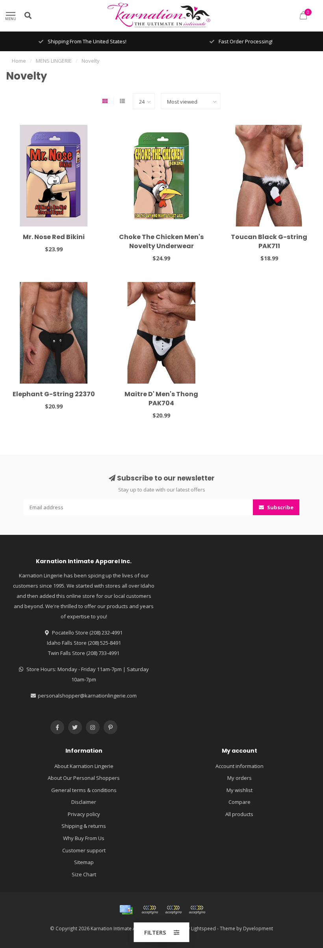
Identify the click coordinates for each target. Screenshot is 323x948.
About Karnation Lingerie (83, 766)
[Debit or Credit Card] (150, 910)
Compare (239, 801)
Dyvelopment (258, 928)
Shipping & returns (83, 825)
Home (19, 60)
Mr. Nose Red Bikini (54, 236)
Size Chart (84, 874)
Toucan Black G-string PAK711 (269, 241)
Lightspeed (203, 928)
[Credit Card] (126, 910)
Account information (239, 766)
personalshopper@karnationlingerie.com (87, 695)
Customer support (84, 850)
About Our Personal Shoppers (84, 777)
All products (239, 814)
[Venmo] (197, 910)
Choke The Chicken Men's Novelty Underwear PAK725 (161, 246)
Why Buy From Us (83, 838)
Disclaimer (83, 801)
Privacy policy (84, 814)
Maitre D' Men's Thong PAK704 (161, 399)
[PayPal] (173, 910)
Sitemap (84, 862)
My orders (239, 777)
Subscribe (279, 507)
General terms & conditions (84, 790)
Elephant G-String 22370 (54, 394)
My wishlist (239, 790)
